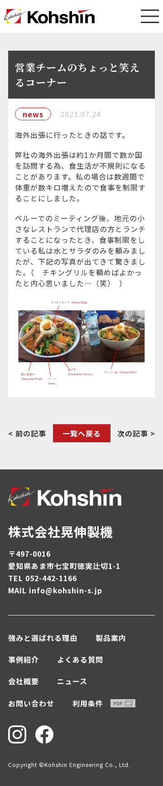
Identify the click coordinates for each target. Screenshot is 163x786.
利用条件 (87, 703)
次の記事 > (136, 433)
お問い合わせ (31, 703)
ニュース (72, 681)
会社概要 (23, 681)
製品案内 (111, 638)
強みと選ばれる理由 (42, 638)
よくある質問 (80, 659)
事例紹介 (23, 659)
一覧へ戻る (81, 433)
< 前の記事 (27, 433)
